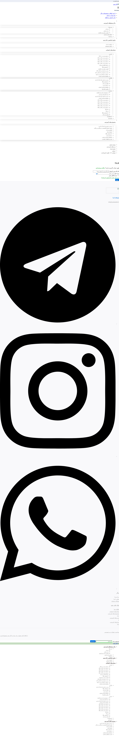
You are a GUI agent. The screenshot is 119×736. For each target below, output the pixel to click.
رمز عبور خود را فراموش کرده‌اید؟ (110, 177)
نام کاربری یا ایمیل (114, 171)
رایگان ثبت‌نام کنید (100, 168)
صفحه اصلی (112, 144)
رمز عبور (116, 173)
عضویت (115, 1)
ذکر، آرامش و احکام (110, 17)
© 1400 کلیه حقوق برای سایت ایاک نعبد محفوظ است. (14, 635)
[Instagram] (58, 456)
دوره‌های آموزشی (111, 146)
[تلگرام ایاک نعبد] (58, 324)
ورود (118, 1)
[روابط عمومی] (58, 589)
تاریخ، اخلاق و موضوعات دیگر (108, 13)
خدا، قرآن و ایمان (111, 15)
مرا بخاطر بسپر (113, 175)
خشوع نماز (113, 149)
